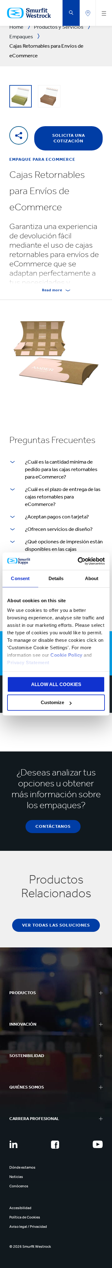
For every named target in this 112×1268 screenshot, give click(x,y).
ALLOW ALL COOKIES (56, 684)
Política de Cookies (24, 1217)
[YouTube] (98, 1144)
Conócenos (18, 1186)
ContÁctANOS (53, 826)
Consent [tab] (20, 578)
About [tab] (92, 578)
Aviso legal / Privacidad (28, 1226)
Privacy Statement (28, 662)
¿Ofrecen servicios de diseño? (59, 529)
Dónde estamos (22, 1167)
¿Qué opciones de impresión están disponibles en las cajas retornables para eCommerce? (64, 549)
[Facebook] (55, 1145)
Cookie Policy (66, 655)
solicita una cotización (68, 138)
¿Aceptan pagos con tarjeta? (57, 516)
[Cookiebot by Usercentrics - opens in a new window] (79, 561)
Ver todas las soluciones (56, 925)
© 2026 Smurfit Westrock (30, 1246)
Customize (52, 702)
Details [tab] (56, 578)
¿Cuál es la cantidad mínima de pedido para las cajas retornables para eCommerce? (61, 469)
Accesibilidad (20, 1208)
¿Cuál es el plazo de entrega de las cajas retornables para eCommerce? (62, 496)
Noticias (16, 1177)
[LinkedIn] (13, 1144)
